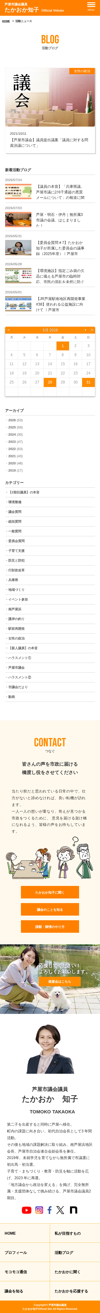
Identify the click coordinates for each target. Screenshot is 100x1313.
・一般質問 (13, 531)
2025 (12, 427)
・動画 (10, 697)
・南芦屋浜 (13, 609)
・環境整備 (13, 502)
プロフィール (16, 1253)
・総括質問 (13, 521)
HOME (6, 21)
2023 (12, 442)
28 (50, 382)
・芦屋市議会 (15, 667)
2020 (12, 463)
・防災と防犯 (15, 560)
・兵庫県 (11, 580)
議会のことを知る (50, 909)
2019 (12, 470)
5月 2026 (50, 330)
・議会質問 (13, 512)
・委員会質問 (15, 541)
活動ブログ (64, 1253)
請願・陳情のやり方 (50, 927)
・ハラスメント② (18, 677)
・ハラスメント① (18, 658)
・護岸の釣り (15, 619)
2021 (12, 456)
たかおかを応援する (71, 1291)
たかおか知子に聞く (50, 892)
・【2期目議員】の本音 (22, 492)
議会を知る (14, 1291)
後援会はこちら (59, 981)
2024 (12, 434)
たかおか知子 (34, 8)
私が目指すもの (68, 1233)
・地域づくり (15, 589)
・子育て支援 (15, 551)
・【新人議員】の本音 (21, 648)
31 (88, 382)
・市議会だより (16, 687)
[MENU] (91, 4)
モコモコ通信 (16, 1272)
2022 (12, 449)
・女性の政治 (15, 638)
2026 (12, 420)
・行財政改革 (15, 570)
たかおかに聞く (68, 1272)
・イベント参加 (16, 599)
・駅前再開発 (15, 628)
